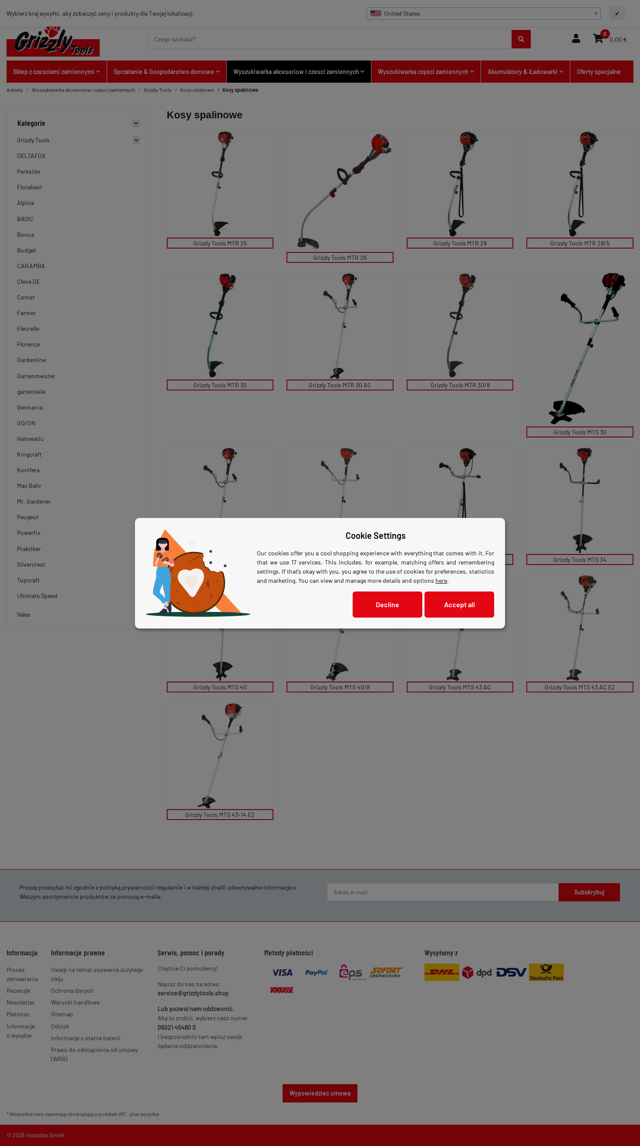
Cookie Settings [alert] (376, 535)
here (441, 580)
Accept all (459, 604)
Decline (387, 604)
